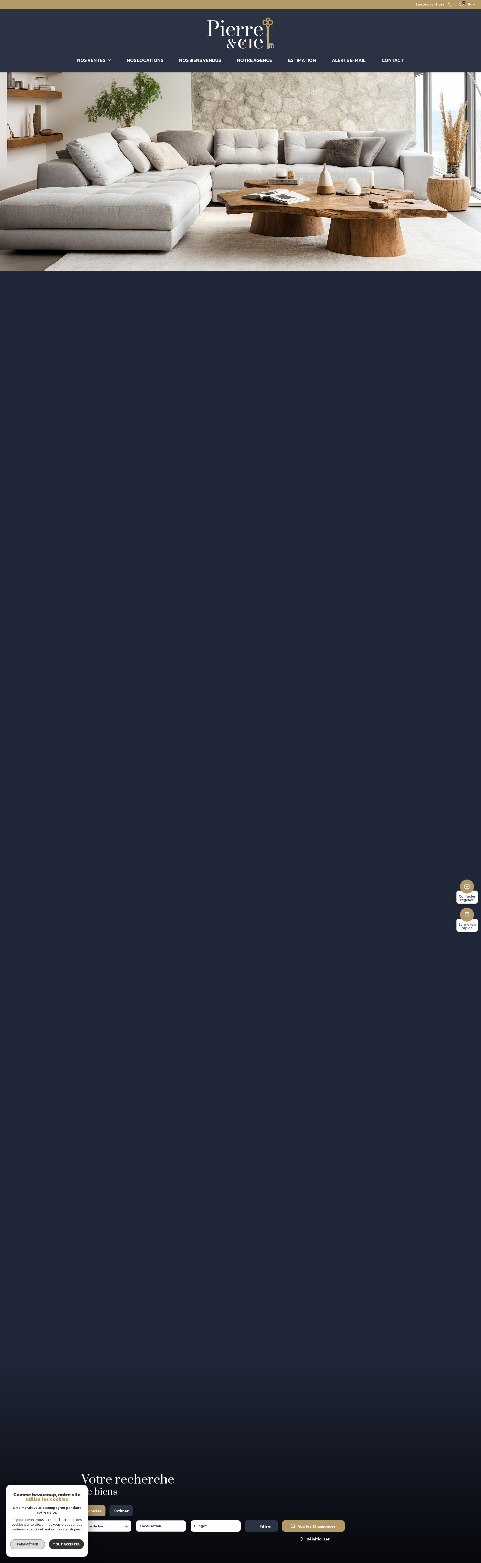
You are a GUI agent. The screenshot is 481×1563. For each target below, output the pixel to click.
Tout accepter (66, 1544)
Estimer (121, 1510)
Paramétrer (27, 1544)
